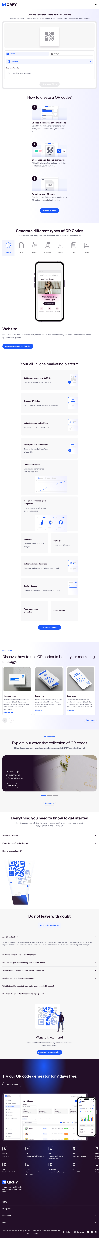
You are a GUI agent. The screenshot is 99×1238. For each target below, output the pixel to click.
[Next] (11, 720)
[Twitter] (88, 1232)
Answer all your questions (49, 1052)
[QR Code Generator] (9, 4)
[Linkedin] (96, 1232)
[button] (49, 835)
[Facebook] (92, 1232)
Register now (12, 1084)
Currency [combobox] (80, 1232)
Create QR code (49, 211)
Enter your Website (12, 68)
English (68, 1232)
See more (90, 720)
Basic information (48, 925)
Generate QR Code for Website (17, 346)
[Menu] (95, 4)
